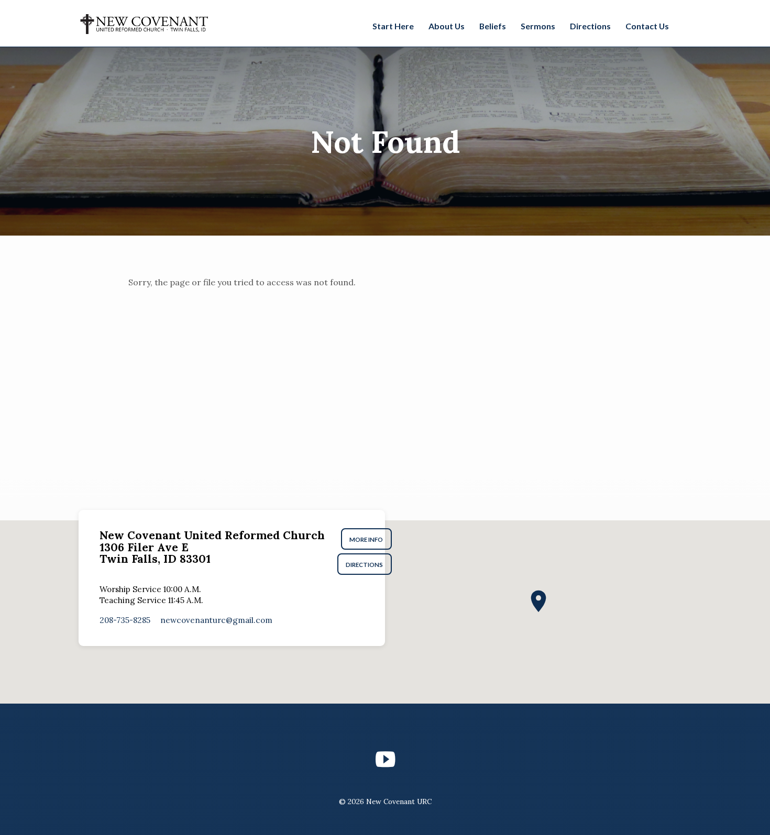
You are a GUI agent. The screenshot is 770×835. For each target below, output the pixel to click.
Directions (590, 26)
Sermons (538, 26)
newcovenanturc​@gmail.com (216, 620)
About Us (446, 26)
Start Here (393, 26)
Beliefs (492, 26)
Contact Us (647, 26)
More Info (366, 539)
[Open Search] (685, 24)
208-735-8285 (125, 620)
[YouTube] (385, 759)
